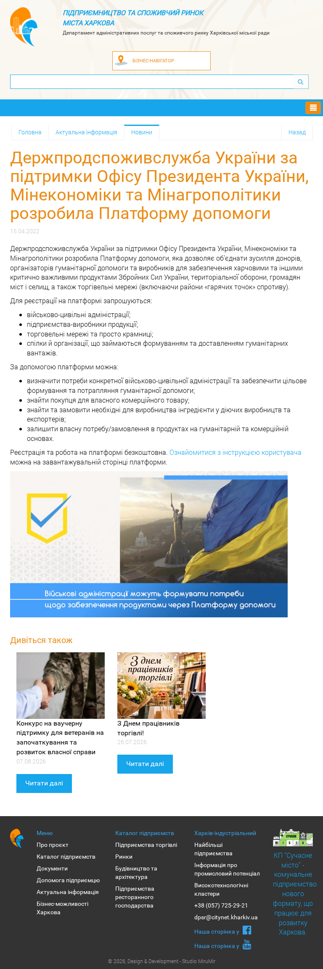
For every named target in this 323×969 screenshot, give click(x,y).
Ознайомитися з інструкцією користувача (235, 452)
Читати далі (44, 783)
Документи (52, 868)
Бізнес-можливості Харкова (62, 908)
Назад (297, 132)
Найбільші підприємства (213, 849)
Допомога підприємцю (68, 880)
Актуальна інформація (86, 132)
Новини (141, 132)
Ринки (123, 856)
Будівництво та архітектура (136, 872)
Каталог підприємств (66, 856)
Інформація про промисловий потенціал (227, 869)
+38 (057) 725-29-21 (221, 905)
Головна (30, 132)
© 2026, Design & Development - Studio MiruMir (161, 961)
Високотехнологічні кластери (221, 889)
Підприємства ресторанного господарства (134, 897)
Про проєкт (53, 844)
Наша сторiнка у (217, 931)
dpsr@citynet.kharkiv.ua (226, 917)
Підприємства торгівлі (146, 844)
